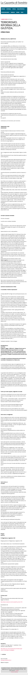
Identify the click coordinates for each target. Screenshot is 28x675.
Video (22, 12)
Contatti (17, 670)
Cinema (17, 12)
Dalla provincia (20, 9)
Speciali (14, 9)
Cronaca (3, 9)
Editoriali (8, 9)
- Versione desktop (14, 671)
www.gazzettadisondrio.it (6, 660)
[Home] (14, 4)
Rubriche (13, 12)
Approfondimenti (5, 12)
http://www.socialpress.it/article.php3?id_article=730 (11, 602)
